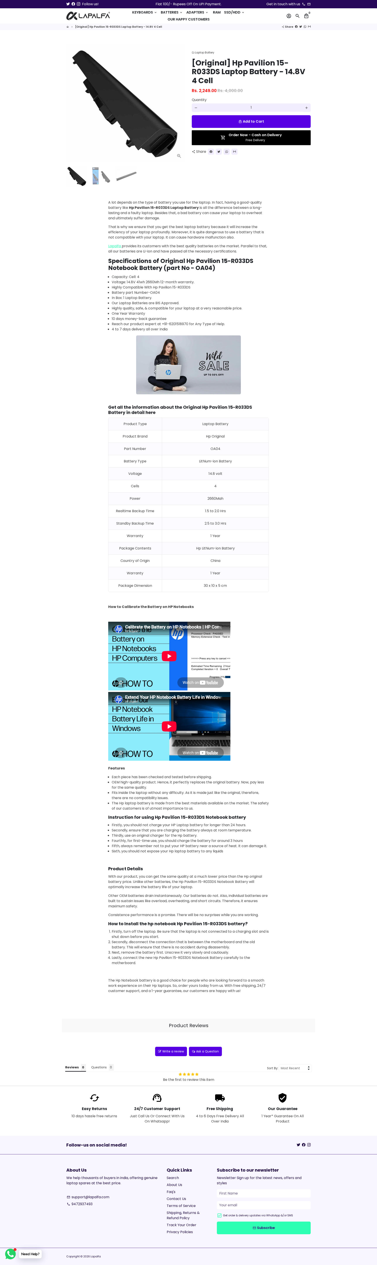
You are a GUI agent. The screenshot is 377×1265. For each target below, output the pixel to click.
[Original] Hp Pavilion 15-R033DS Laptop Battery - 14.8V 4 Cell (118, 27)
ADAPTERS (197, 12)
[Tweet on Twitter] (300, 27)
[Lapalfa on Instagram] (78, 4)
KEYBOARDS (144, 12)
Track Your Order (181, 1224)
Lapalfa (115, 246)
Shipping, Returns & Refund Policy (183, 1215)
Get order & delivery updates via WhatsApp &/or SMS (258, 1215)
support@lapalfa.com (88, 1197)
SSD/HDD (234, 12)
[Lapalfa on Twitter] (68, 4)
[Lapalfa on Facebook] (73, 4)
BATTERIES (172, 12)
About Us (174, 1184)
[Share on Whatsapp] (305, 27)
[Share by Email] (309, 27)
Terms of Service (181, 1205)
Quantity (199, 100)
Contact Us (176, 1198)
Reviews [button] (72, 1067)
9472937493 (80, 1204)
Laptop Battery (203, 52)
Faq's (171, 1191)
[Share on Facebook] (296, 27)
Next (179, 103)
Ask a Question (207, 1051)
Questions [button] (99, 1067)
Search (173, 1177)
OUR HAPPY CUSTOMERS (189, 19)
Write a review (173, 1051)
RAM (217, 12)
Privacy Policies (180, 1231)
